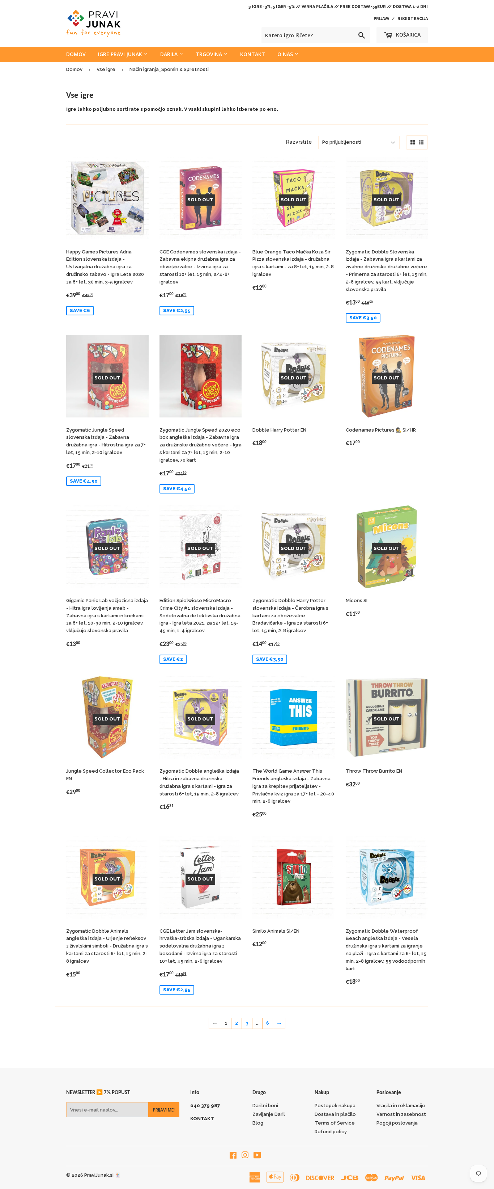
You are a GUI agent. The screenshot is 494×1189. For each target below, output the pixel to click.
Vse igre (106, 69)
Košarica (408, 34)
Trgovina (209, 54)
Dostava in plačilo (335, 1114)
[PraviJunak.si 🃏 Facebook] (233, 1156)
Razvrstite (299, 142)
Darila (169, 54)
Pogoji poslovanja (397, 1123)
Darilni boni (265, 1105)
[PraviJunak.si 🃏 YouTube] (257, 1156)
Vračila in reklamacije (400, 1105)
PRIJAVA (381, 18)
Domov (76, 54)
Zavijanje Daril (268, 1114)
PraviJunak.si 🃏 (102, 1175)
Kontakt (252, 54)
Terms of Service (335, 1123)
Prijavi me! (164, 1110)
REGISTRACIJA (412, 18)
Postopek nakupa (335, 1105)
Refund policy (331, 1131)
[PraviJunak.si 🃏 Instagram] (245, 1156)
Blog (257, 1123)
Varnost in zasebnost (401, 1114)
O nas (285, 54)
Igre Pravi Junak (121, 54)
